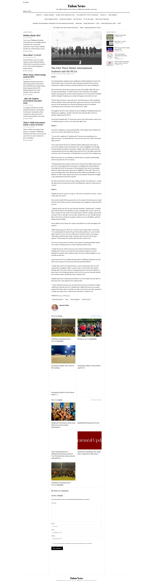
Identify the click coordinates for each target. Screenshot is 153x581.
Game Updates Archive (51, 19)
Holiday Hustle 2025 (31, 35)
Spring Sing (79, 23)
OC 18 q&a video (88, 19)
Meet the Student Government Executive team (32, 101)
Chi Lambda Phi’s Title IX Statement (87, 15)
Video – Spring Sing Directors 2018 (90, 27)
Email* (52, 529)
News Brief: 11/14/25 (32, 55)
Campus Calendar (49, 15)
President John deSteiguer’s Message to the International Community (53, 23)
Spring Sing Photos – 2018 (91, 23)
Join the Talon (77, 19)
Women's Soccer (86, 299)
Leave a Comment (28, 51)
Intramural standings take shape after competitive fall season (89, 453)
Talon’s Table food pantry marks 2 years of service (34, 123)
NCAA (67, 299)
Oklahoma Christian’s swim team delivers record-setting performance (63, 425)
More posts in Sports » (96, 399)
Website (53, 535)
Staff (119, 23)
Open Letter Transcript (102, 19)
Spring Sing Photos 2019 (108, 23)
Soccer (61, 296)
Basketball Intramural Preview (88, 423)
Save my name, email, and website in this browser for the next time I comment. (72, 543)
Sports (68, 296)
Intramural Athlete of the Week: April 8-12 (89, 367)
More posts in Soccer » (96, 316)
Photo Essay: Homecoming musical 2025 (34, 76)
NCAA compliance (75, 299)
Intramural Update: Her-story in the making (62, 367)
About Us (39, 15)
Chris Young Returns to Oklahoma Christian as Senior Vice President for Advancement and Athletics (63, 455)
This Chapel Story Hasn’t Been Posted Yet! (65, 27)
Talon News (76, 6)
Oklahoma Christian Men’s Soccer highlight (61, 340)
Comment (53, 503)
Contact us (103, 15)
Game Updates (112, 15)
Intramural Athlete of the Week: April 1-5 (62, 393)
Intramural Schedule (66, 19)
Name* (53, 523)
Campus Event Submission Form (65, 15)
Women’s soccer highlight (87, 339)
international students (57, 299)
